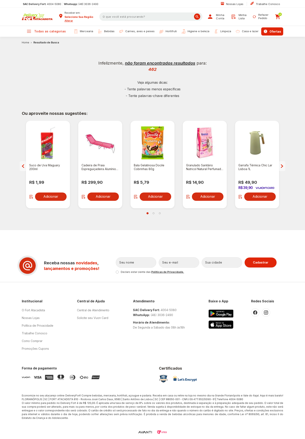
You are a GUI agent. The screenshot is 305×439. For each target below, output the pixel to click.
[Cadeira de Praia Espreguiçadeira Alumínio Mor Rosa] (100, 142)
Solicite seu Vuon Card (92, 318)
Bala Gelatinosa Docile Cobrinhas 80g (149, 167)
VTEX (162, 432)
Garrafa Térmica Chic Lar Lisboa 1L (255, 167)
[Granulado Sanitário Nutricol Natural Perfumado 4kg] (204, 142)
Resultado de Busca (46, 42)
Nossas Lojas (235, 4)
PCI (163, 378)
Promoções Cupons (35, 348)
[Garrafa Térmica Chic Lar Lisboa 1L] (257, 142)
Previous (23, 166)
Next (282, 166)
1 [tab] (147, 213)
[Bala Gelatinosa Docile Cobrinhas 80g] (152, 142)
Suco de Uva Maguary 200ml (44, 167)
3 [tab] (160, 213)
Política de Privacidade (37, 325)
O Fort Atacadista (33, 310)
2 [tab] (153, 213)
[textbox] (150, 16)
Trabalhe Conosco (268, 4)
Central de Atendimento (93, 310)
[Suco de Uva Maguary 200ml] (47, 142)
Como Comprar (32, 341)
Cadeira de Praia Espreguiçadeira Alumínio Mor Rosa (99, 167)
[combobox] (80, 17)
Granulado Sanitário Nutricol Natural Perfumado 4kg (204, 167)
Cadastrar (260, 262)
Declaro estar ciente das (152, 271)
